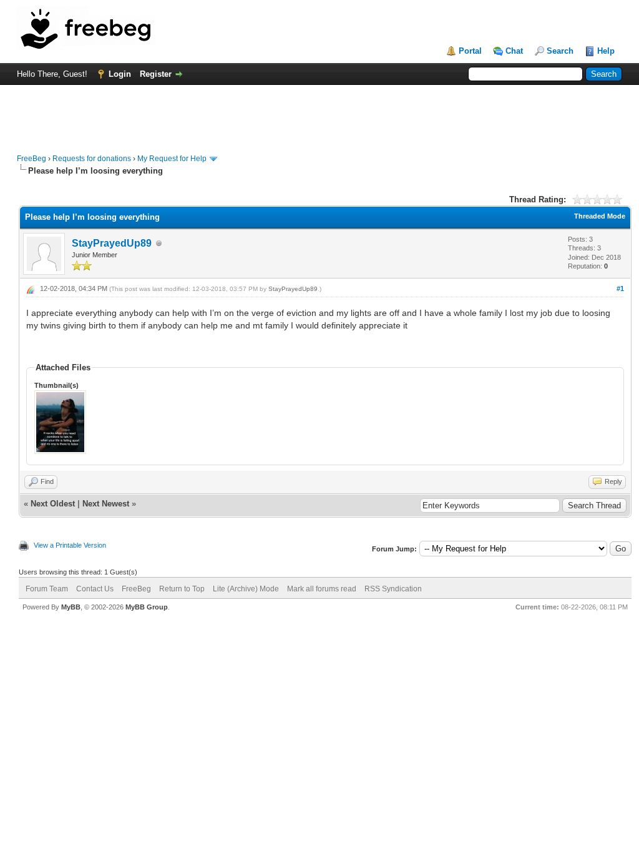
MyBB (70, 607)
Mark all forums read (321, 588)
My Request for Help (172, 158)
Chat (514, 51)
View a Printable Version (70, 545)
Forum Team (47, 588)
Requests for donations (91, 158)
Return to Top (182, 588)
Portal (470, 51)
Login (120, 74)
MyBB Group (146, 607)
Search (560, 51)
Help (606, 51)
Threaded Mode (599, 216)
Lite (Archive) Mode (246, 588)
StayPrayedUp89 (112, 243)
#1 (620, 288)
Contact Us (95, 588)
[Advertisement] (319, 113)
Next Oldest (53, 503)
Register (156, 74)
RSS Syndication (393, 588)
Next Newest (105, 503)
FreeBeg (31, 158)
